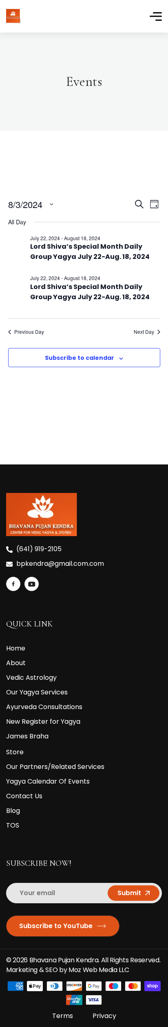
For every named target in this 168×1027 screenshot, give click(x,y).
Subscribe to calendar (79, 358)
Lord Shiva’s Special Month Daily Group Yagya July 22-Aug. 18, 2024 (90, 251)
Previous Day (29, 331)
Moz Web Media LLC (99, 969)
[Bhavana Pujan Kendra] (13, 15)
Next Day (144, 331)
